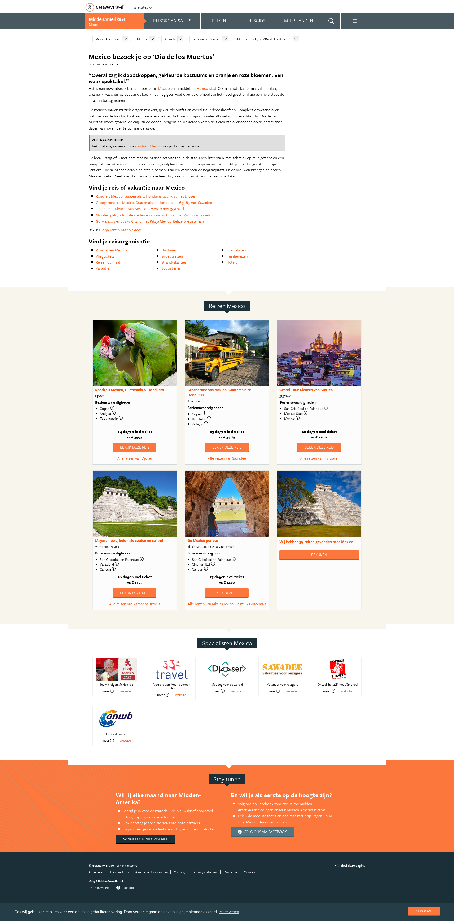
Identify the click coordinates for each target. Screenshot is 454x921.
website (125, 691)
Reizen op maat (108, 262)
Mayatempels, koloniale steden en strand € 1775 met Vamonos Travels (153, 215)
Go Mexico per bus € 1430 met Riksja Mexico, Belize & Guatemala (150, 221)
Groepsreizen (172, 256)
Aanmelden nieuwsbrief (145, 839)
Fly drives (168, 250)
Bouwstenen (171, 268)
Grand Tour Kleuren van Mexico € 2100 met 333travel (140, 209)
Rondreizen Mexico (111, 250)
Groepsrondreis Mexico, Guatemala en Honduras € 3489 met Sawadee (154, 202)
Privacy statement (206, 871)
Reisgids (169, 39)
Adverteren (96, 871)
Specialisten (236, 250)
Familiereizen (237, 256)
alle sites (141, 7)
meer (105, 691)
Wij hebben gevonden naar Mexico (316, 542)
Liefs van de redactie (205, 39)
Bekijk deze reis (134, 447)
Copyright (181, 871)
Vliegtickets (105, 256)
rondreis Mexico (148, 146)
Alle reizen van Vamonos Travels (134, 603)
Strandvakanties (174, 262)
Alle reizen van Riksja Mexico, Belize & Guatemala (227, 603)
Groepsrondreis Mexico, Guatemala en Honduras (219, 392)
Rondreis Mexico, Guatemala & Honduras (129, 390)
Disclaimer (231, 871)
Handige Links (119, 871)
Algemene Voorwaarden (151, 871)
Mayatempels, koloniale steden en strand (129, 540)
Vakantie (102, 268)
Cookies (249, 871)
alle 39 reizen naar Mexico (119, 230)
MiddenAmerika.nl (107, 39)
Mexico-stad (206, 88)
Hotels (232, 262)
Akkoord (423, 911)
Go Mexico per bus (202, 540)
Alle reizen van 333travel (319, 458)
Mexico (142, 39)
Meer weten (229, 912)
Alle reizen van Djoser (134, 458)
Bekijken (319, 555)
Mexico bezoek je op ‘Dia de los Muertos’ (263, 39)
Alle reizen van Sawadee (227, 458)
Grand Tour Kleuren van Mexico (306, 390)
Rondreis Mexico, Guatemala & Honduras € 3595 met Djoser (146, 196)
